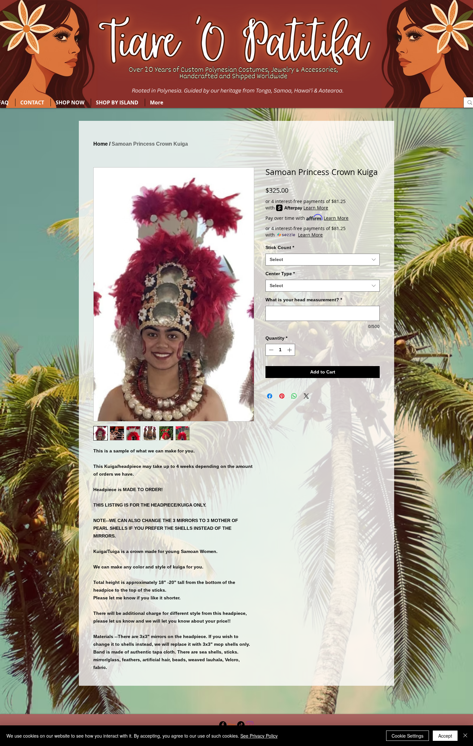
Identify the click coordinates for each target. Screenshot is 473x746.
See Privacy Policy (259, 735)
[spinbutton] (280, 349)
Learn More (315, 208)
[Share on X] (306, 396)
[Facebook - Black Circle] (223, 725)
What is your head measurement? (303, 299)
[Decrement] (270, 349)
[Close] (465, 736)
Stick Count (279, 247)
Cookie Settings (407, 735)
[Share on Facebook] (270, 396)
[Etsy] (232, 725)
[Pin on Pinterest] (282, 396)
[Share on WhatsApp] (294, 396)
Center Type (280, 273)
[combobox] (322, 260)
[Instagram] (250, 725)
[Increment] (290, 349)
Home (100, 144)
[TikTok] (241, 725)
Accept (445, 735)
